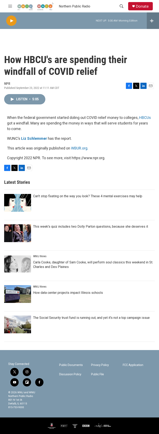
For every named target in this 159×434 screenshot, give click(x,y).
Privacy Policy (100, 365)
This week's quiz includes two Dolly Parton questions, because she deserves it (90, 226)
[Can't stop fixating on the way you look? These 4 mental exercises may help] (17, 203)
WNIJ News (39, 256)
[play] (11, 20)
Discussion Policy (70, 374)
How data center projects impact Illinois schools (68, 293)
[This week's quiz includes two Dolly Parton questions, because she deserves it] (17, 233)
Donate (142, 6)
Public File (97, 374)
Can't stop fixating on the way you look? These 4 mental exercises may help (87, 196)
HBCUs (145, 117)
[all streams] (153, 20)
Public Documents (71, 365)
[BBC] (85, 426)
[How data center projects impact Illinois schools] (17, 294)
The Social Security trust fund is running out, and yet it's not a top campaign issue (91, 318)
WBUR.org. (79, 148)
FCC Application (133, 365)
